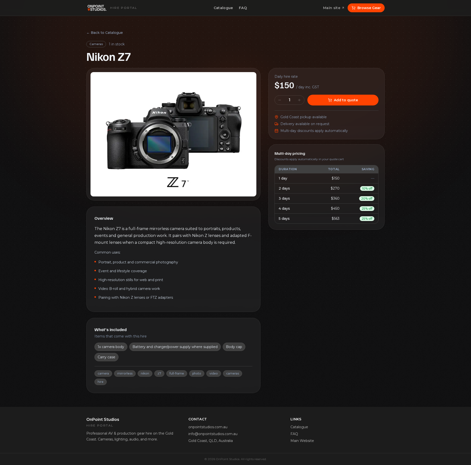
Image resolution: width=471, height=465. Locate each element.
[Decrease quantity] (280, 100)
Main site (331, 8)
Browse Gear (369, 8)
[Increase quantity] (299, 100)
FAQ (243, 8)
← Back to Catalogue (104, 32)
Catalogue (223, 8)
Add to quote (346, 100)
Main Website (302, 441)
